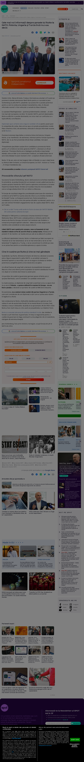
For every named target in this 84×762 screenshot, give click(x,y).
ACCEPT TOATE (75, 739)
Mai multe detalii (16, 738)
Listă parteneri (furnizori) (45, 745)
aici (13, 751)
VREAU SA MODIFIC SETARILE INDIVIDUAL (74, 745)
